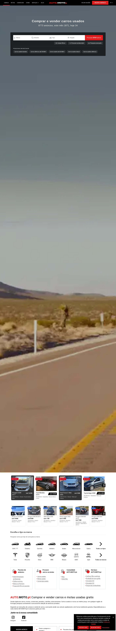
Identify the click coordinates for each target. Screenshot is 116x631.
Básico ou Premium (18, 583)
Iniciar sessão (86, 2)
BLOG (42, 2)
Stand (28, 2)
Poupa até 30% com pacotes (21, 586)
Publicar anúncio (18, 581)
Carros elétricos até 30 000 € (38, 51)
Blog (63, 576)
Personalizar (105, 627)
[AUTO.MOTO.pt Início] (58, 2)
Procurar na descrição (77, 43)
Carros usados (42, 576)
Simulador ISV (90, 581)
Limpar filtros (61, 43)
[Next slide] (104, 485)
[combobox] (23, 38)
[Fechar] (113, 616)
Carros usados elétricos (89, 51)
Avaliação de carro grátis (93, 578)
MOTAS (13, 2)
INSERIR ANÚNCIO (100, 2)
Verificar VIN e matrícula (93, 576)
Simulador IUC (90, 583)
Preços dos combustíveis (93, 585)
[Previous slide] (13, 485)
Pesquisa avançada (95, 43)
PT (110, 2)
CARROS (6, 2)
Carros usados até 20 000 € (57, 51)
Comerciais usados (43, 581)
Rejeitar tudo (95, 627)
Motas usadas (42, 579)
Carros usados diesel (74, 51)
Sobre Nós (65, 579)
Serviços (34, 2)
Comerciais (20, 2)
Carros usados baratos (20, 51)
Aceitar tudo (83, 627)
